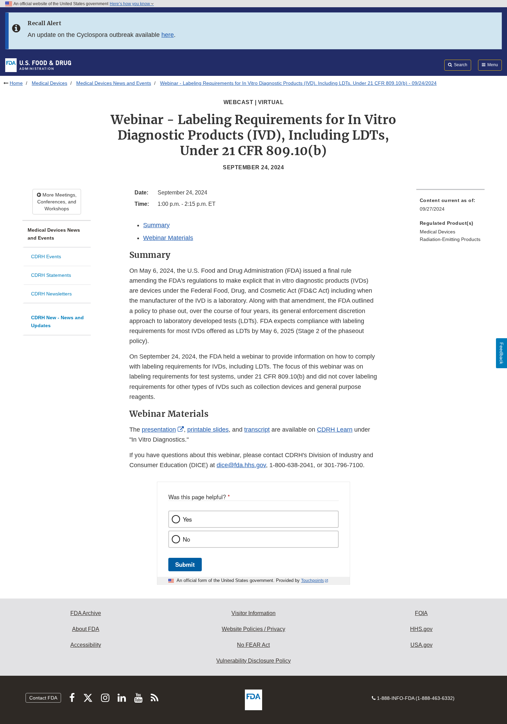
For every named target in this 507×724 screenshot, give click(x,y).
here (167, 34)
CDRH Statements (51, 275)
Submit (185, 564)
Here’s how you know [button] (130, 3)
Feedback (501, 353)
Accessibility (85, 645)
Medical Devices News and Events (113, 83)
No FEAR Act (253, 645)
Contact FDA (43, 698)
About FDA (85, 629)
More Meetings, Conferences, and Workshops (57, 201)
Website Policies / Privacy (253, 629)
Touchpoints (312, 580)
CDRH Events (46, 256)
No (186, 539)
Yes (187, 519)
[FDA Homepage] (38, 65)
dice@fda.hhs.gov (241, 465)
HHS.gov (421, 629)
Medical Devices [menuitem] (437, 231)
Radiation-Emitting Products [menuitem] (450, 239)
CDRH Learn (334, 429)
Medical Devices (49, 83)
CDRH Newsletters (51, 293)
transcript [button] (257, 429)
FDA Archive (85, 613)
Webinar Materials (168, 237)
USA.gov (421, 645)
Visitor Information (253, 613)
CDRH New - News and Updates (57, 321)
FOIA (421, 613)
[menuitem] (450, 206)
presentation (159, 429)
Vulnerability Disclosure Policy (253, 661)
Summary (156, 225)
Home (16, 83)
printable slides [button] (208, 429)
